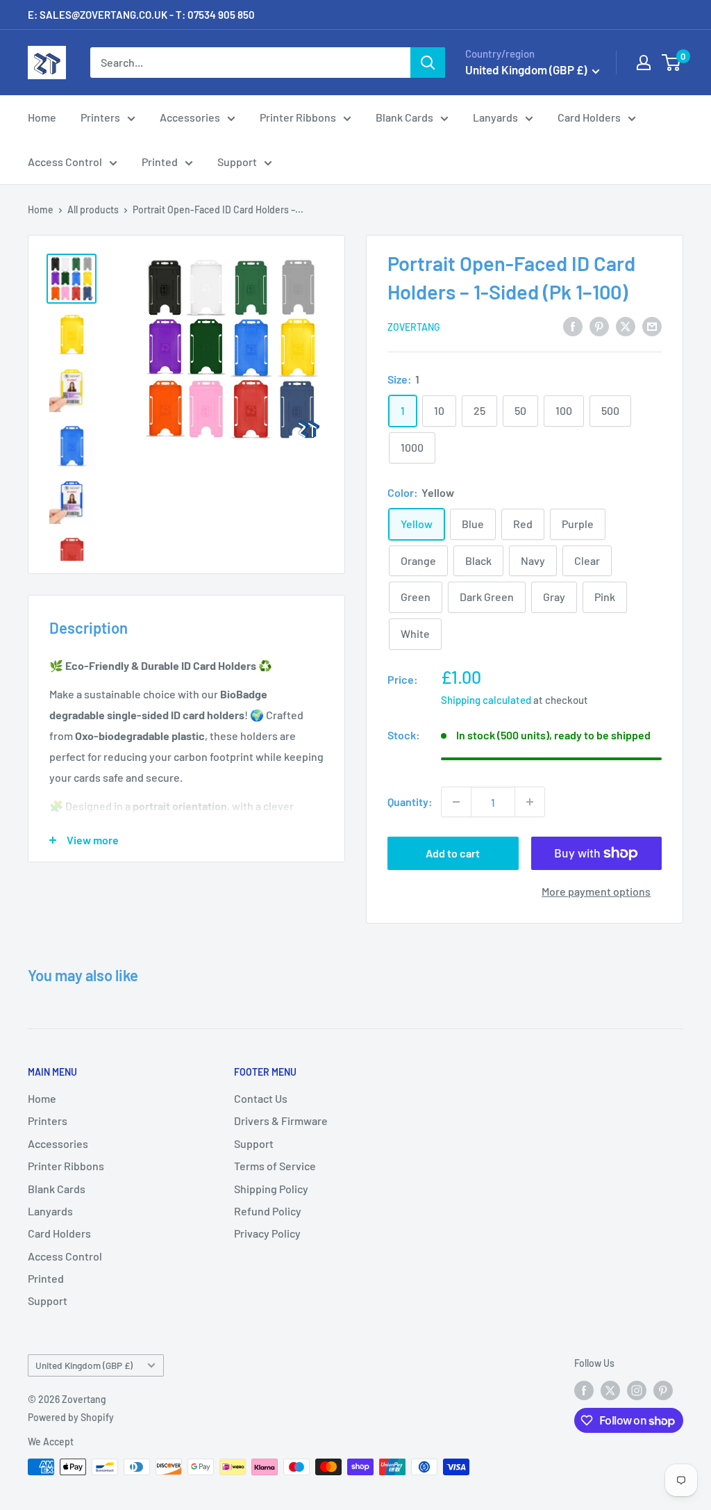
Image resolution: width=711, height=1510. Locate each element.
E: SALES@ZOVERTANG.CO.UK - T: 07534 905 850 (141, 14)
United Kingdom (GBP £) (84, 1365)
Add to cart (453, 853)
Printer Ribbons (298, 117)
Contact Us (260, 1098)
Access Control (65, 161)
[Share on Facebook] (573, 325)
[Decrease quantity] (456, 801)
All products (93, 209)
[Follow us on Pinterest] (663, 1390)
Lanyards (495, 117)
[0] (671, 62)
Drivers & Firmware (281, 1120)
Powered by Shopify (71, 1417)
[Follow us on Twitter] (610, 1390)
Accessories (190, 117)
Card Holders (589, 117)
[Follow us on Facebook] (584, 1390)
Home (42, 117)
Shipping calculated (486, 700)
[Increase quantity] (529, 801)
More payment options (596, 891)
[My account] (644, 62)
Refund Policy (267, 1210)
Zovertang (413, 327)
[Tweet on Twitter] (625, 325)
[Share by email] (652, 325)
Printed (160, 161)
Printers (100, 117)
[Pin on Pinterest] (599, 325)
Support (237, 161)
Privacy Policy (267, 1233)
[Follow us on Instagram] (636, 1390)
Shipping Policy (271, 1188)
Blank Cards (404, 117)
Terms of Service (275, 1165)
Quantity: (410, 801)
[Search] (427, 62)
